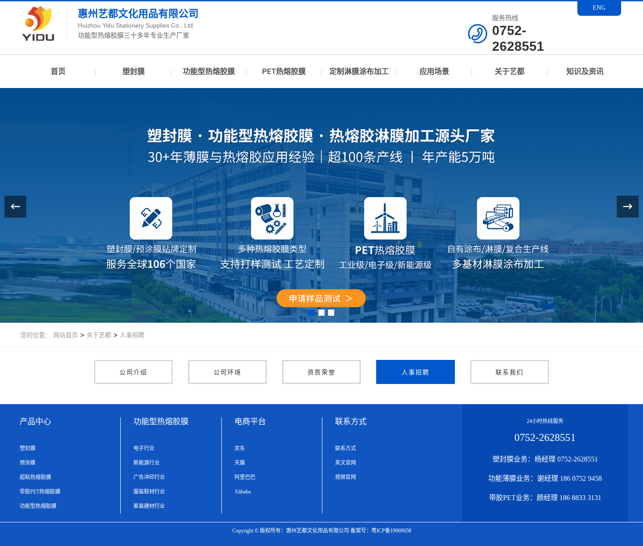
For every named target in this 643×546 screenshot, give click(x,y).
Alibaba (242, 492)
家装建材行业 (149, 506)
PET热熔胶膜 (284, 71)
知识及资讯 (585, 71)
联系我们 (510, 372)
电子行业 (143, 448)
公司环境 (227, 372)
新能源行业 (146, 463)
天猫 (239, 463)
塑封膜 (133, 71)
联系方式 (345, 448)
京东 (239, 448)
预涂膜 (27, 463)
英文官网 (345, 463)
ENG (599, 7)
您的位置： (36, 334)
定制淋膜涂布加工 (359, 71)
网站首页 (65, 334)
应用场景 (434, 71)
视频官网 (345, 477)
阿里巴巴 (244, 477)
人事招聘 (131, 334)
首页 (58, 71)
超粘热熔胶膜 (35, 477)
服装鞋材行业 (149, 492)
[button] (312, 313)
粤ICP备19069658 (391, 531)
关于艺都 (509, 71)
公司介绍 (133, 372)
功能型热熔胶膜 (209, 71)
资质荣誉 (321, 372)
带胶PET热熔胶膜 (40, 492)
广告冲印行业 (149, 477)
